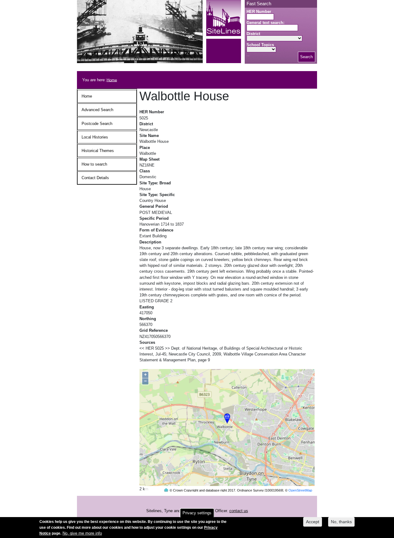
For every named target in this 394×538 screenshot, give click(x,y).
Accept (312, 521)
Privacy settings (197, 513)
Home (112, 80)
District (253, 33)
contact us (238, 510)
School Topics (260, 44)
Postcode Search (97, 123)
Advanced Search (97, 109)
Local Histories (95, 137)
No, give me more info (82, 533)
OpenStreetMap (300, 490)
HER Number (259, 11)
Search (306, 56)
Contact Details (95, 177)
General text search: (265, 22)
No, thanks (341, 521)
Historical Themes (98, 150)
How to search (94, 164)
